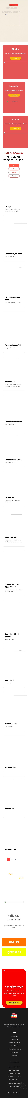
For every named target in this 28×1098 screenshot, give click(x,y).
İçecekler (14, 86)
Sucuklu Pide (10, 382)
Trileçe (8, 206)
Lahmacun (9, 808)
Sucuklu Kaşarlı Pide (13, 459)
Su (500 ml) (9, 497)
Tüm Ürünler (14, 1055)
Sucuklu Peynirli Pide (13, 421)
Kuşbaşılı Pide (10, 849)
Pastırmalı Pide (11, 724)
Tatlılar (15, 119)
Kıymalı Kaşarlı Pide (14, 1042)
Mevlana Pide (10, 767)
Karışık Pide (14, 1036)
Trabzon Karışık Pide (13, 345)
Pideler (15, 49)
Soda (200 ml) (10, 537)
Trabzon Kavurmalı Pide (14, 1049)
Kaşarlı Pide (14, 1046)
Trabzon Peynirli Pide (13, 254)
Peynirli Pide (10, 680)
